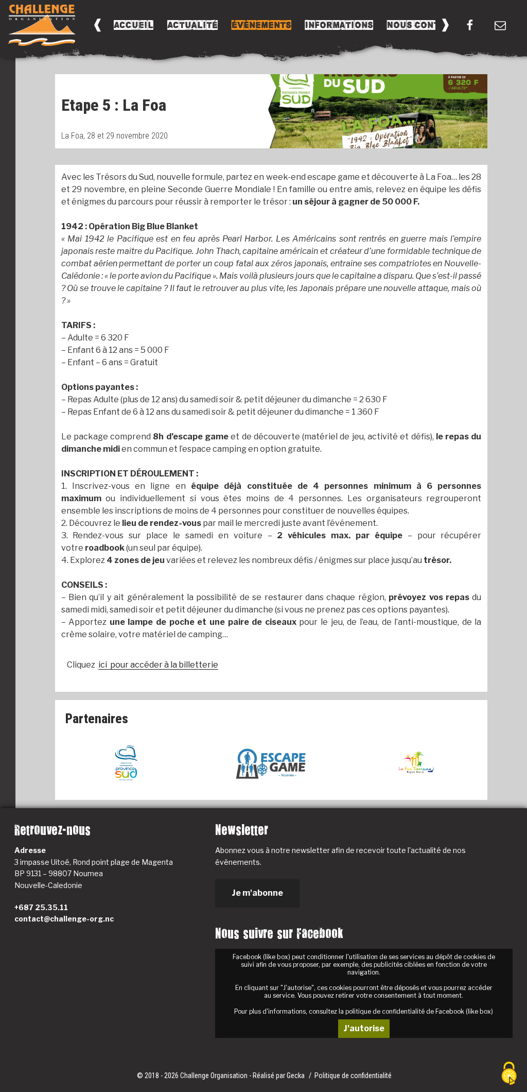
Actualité (192, 25)
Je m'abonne (257, 893)
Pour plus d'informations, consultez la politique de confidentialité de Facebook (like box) (363, 1011)
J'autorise (363, 1028)
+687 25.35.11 (41, 907)
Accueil (133, 25)
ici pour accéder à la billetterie (158, 665)
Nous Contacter (427, 25)
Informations (339, 25)
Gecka (296, 1075)
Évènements (261, 25)
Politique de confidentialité (353, 1075)
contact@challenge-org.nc (64, 918)
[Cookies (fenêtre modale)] (509, 1074)
